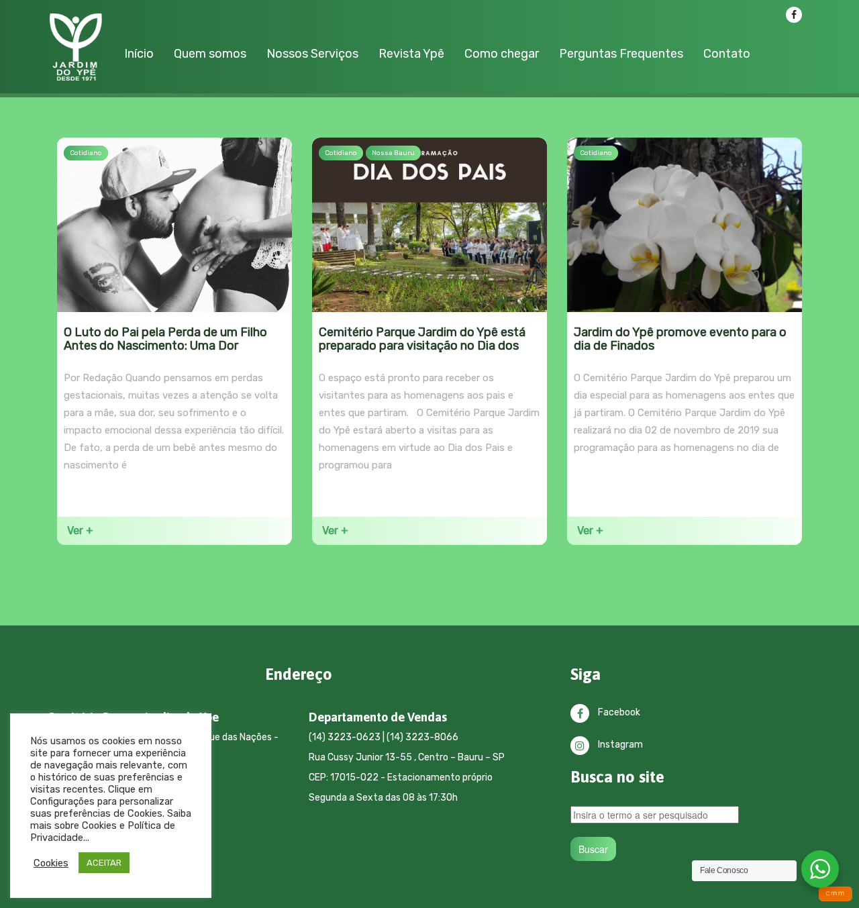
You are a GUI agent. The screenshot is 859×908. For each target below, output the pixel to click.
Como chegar (501, 53)
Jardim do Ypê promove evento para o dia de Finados (680, 339)
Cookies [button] (51, 863)
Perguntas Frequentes (621, 53)
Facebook (618, 712)
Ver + (80, 530)
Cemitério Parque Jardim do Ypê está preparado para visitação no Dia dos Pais (422, 346)
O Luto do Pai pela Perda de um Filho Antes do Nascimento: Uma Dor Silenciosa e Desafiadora (165, 346)
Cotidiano (86, 153)
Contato (726, 53)
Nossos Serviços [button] (312, 53)
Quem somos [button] (210, 53)
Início (139, 53)
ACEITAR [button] (104, 863)
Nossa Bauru (393, 153)
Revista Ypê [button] (411, 53)
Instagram (619, 744)
